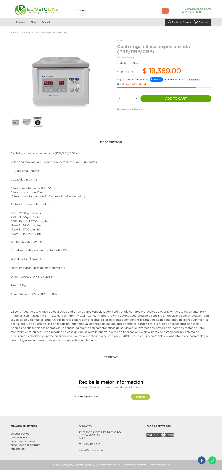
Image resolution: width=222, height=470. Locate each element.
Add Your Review (125, 57)
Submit (140, 397)
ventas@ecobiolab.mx (198, 9)
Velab (120, 41)
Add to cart (176, 98)
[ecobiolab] (37, 10)
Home (13, 33)
